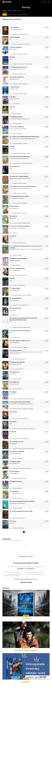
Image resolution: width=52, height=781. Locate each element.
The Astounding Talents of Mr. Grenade (22, 511)
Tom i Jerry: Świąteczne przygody (21, 226)
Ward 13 (14, 236)
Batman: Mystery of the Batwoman (21, 330)
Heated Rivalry (26, 682)
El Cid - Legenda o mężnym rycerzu (21, 340)
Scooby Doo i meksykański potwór (21, 156)
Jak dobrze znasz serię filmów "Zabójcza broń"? (26, 650)
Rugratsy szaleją (16, 461)
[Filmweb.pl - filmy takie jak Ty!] (6, 2)
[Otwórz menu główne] (48, 2)
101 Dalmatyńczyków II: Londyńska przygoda (24, 186)
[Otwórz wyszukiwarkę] (42, 2)
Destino (13, 57)
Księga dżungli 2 (16, 288)
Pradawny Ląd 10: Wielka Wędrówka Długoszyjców (25, 136)
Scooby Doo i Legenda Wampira (20, 176)
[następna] (28, 532)
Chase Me (14, 412)
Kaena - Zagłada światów (18, 268)
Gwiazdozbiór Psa (26, 618)
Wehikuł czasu (16, 372)
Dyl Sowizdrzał (16, 471)
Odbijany (14, 392)
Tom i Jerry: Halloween (18, 126)
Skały (13, 146)
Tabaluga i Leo (15, 382)
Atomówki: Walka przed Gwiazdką (21, 402)
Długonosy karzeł (16, 308)
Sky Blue (13, 97)
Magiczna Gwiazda (17, 481)
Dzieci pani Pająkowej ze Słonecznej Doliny (23, 501)
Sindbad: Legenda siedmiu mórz (19, 67)
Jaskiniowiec (15, 491)
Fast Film (14, 421)
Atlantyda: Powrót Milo (18, 451)
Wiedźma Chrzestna (17, 116)
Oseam (13, 107)
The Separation (16, 166)
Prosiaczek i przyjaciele (17, 77)
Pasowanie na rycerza (17, 441)
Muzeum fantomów (17, 350)
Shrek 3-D (14, 216)
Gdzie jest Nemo (15, 87)
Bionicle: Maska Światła (18, 362)
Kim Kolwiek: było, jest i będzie (20, 196)
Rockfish (14, 431)
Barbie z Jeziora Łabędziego (19, 258)
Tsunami (14, 521)
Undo (13, 278)
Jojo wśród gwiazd (16, 298)
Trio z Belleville (15, 27)
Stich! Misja (15, 206)
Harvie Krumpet (15, 37)
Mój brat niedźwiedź (16, 47)
